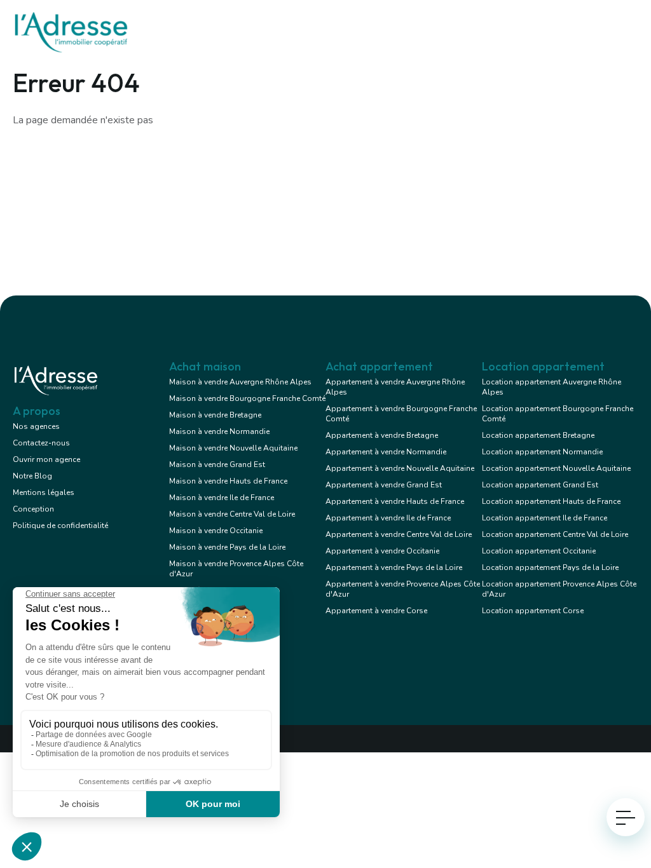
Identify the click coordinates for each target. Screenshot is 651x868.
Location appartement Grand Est (540, 485)
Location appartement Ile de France (544, 518)
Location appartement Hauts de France (551, 501)
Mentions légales (43, 492)
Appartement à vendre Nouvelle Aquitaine (400, 468)
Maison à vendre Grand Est (217, 464)
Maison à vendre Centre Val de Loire (232, 514)
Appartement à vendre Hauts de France (395, 501)
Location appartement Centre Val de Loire (555, 534)
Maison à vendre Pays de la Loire (227, 547)
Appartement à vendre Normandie (386, 452)
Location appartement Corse (533, 611)
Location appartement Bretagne (538, 435)
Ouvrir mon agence (46, 459)
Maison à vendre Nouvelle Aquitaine (233, 448)
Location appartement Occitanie (539, 551)
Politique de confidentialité (60, 525)
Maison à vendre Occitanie (216, 531)
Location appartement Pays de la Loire (550, 567)
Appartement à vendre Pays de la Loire (394, 567)
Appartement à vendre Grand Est (384, 485)
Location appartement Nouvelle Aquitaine (556, 468)
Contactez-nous (41, 443)
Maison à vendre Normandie (219, 431)
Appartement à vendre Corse (376, 611)
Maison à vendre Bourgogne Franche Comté (247, 398)
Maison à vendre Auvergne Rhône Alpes (240, 382)
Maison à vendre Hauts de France (228, 481)
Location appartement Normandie (542, 452)
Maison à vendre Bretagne (215, 415)
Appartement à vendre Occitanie (382, 551)
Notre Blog (32, 476)
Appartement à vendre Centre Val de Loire (399, 534)
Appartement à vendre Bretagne (382, 435)
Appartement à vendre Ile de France (388, 518)
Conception (33, 509)
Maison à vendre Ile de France (221, 497)
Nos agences (36, 426)
